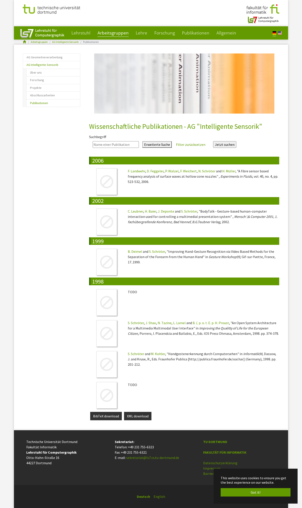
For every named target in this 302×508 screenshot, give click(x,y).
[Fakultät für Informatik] (263, 8)
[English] (280, 33)
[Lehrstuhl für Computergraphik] (263, 18)
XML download (138, 416)
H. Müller (228, 171)
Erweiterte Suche (157, 144)
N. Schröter (206, 171)
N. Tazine (165, 323)
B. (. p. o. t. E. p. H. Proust (211, 323)
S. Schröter (189, 211)
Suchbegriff (97, 137)
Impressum (211, 468)
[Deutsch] (274, 33)
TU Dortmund (215, 442)
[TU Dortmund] (51, 8)
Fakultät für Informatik (225, 452)
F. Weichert (188, 171)
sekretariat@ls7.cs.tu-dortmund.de (152, 457)
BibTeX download (106, 416)
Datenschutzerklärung (220, 463)
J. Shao (150, 323)
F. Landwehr (136, 171)
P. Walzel (172, 171)
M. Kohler (158, 354)
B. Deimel (135, 251)
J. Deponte (166, 211)
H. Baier (150, 211)
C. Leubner (135, 211)
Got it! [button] (255, 492)
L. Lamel (179, 323)
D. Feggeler (155, 171)
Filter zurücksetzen (190, 144)
